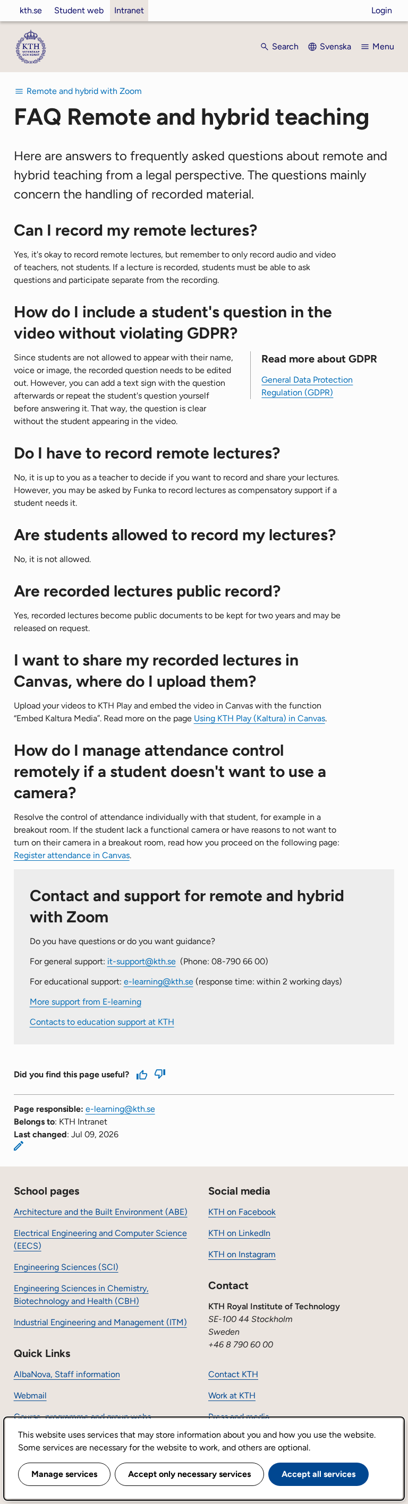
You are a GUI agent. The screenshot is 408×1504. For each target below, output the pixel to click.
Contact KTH (233, 1374)
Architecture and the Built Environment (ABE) (101, 1212)
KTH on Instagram (242, 1254)
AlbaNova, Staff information (67, 1374)
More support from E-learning (85, 1002)
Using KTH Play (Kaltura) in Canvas (259, 718)
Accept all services (318, 1474)
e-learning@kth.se (158, 981)
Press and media (238, 1417)
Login (381, 10)
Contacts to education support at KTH (102, 1022)
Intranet (129, 10)
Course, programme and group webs (82, 1417)
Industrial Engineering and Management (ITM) (100, 1322)
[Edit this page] (18, 1146)
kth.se (31, 10)
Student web (79, 10)
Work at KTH (232, 1395)
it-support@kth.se (141, 961)
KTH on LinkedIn (239, 1233)
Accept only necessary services (189, 1474)
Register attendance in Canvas (72, 855)
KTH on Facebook (242, 1212)
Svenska (335, 46)
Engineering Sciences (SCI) (66, 1267)
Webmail (30, 1395)
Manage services (64, 1474)
